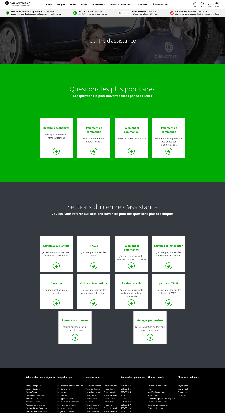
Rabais (84, 4)
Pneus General (91, 408)
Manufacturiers (93, 377)
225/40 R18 (126, 398)
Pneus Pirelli (109, 401)
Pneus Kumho (110, 389)
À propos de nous (160, 4)
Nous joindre (153, 395)
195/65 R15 (126, 385)
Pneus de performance (35, 405)
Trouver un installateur (120, 4)
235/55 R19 (126, 408)
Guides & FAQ (98, 4)
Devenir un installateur (157, 385)
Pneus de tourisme (33, 401)
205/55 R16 (126, 389)
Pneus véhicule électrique (36, 408)
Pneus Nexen (109, 398)
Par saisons (62, 395)
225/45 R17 (126, 401)
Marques (61, 4)
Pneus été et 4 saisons (35, 395)
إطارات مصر (183, 389)
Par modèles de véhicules (68, 401)
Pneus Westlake (110, 411)
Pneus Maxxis (110, 392)
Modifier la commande (157, 392)
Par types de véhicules (66, 405)
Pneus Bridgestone (93, 389)
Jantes (73, 4)
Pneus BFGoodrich (93, 385)
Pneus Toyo (109, 405)
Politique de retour (155, 408)
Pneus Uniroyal (110, 408)
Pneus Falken (91, 401)
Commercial (142, 4)
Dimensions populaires (133, 377)
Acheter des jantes (33, 389)
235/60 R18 (126, 411)
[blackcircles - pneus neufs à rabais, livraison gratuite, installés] (21, 4)
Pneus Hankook (110, 385)
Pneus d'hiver (31, 392)
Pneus (49, 4)
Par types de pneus (65, 398)
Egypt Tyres (183, 385)
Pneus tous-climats (34, 398)
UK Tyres (182, 395)
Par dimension (63, 389)
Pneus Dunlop (91, 398)
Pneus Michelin (110, 395)
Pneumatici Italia (185, 392)
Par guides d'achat (65, 408)
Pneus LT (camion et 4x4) (36, 411)
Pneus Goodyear (92, 411)
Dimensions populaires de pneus (162, 398)
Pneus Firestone (92, 405)
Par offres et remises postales (70, 385)
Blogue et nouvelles (65, 411)
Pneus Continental (93, 392)
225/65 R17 (126, 405)
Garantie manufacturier (158, 405)
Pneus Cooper (91, 395)
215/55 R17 (126, 395)
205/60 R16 (126, 392)
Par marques (62, 392)
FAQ (149, 389)
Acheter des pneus (33, 385)
